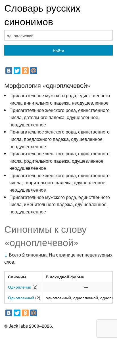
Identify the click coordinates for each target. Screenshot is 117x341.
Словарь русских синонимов (42, 14)
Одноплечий (19, 287)
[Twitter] (17, 70)
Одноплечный (21, 297)
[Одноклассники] (25, 70)
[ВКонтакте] (8, 70)
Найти (58, 50)
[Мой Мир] (33, 70)
